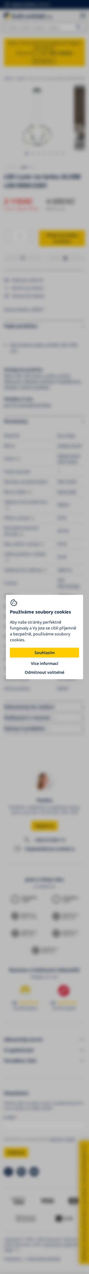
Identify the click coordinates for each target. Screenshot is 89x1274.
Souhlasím (45, 652)
